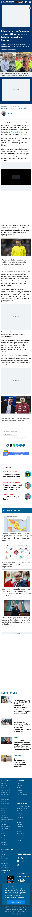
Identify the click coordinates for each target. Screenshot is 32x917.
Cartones (4, 815)
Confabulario (5, 826)
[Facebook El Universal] (22, 858)
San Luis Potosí (22, 794)
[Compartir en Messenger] (17, 445)
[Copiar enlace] (20, 445)
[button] (19, 2)
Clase (3, 852)
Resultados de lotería (21, 839)
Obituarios (20, 815)
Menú (3, 837)
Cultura (3, 824)
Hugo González (8, 494)
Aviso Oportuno (22, 810)
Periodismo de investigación (5, 791)
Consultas (4, 847)
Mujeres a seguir (6, 787)
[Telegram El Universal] (18, 858)
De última (4, 840)
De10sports (20, 824)
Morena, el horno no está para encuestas (12, 476)
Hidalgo (19, 790)
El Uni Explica (5, 794)
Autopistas (4, 844)
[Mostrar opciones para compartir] (30, 8)
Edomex (19, 783)
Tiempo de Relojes (7, 865)
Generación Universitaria (21, 819)
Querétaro (20, 792)
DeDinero (20, 826)
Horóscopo (20, 835)
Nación (3, 783)
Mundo (3, 801)
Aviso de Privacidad (17, 897)
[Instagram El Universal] (22, 861)
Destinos (4, 842)
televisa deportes (9, 434)
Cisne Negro (5, 867)
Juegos (19, 831)
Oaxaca (19, 785)
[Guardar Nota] (23, 445)
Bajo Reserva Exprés (10, 472)
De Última (4, 858)
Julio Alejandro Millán (11, 482)
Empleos (20, 813)
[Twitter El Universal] (26, 858)
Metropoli (4, 806)
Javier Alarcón (8, 437)
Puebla (19, 787)
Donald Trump (5, 803)
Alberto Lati (20, 437)
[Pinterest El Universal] (26, 861)
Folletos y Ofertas (22, 808)
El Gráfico (20, 822)
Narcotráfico (5, 810)
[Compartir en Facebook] (7, 445)
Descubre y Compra (23, 806)
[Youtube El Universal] (18, 861)
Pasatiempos (21, 833)
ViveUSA (19, 829)
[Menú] (30, 2)
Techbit (3, 835)
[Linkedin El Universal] (18, 865)
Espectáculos (5, 822)
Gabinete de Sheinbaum (5, 798)
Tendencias (5, 828)
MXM (2, 833)
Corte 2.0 (4, 785)
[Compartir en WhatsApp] (14, 445)
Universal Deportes (4, 107)
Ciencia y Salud (6, 831)
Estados (4, 808)
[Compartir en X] (11, 445)
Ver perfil (11, 115)
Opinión (7, 467)
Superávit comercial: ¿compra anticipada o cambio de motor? (12, 487)
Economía (4, 817)
